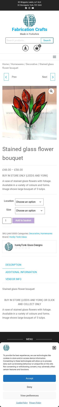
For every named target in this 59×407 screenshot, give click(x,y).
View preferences (29, 395)
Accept (29, 378)
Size (8, 209)
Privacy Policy (35, 403)
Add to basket (23, 220)
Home (5, 64)
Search (47, 40)
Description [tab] (13, 264)
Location (9, 200)
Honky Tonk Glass (18, 237)
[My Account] (25, 48)
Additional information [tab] (21, 272)
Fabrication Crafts (29, 29)
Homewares (17, 64)
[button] (54, 347)
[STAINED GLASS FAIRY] (52, 77)
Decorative (31, 64)
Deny (29, 387)
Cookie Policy (22, 403)
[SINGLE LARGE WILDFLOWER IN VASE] (6, 77)
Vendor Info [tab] (13, 279)
